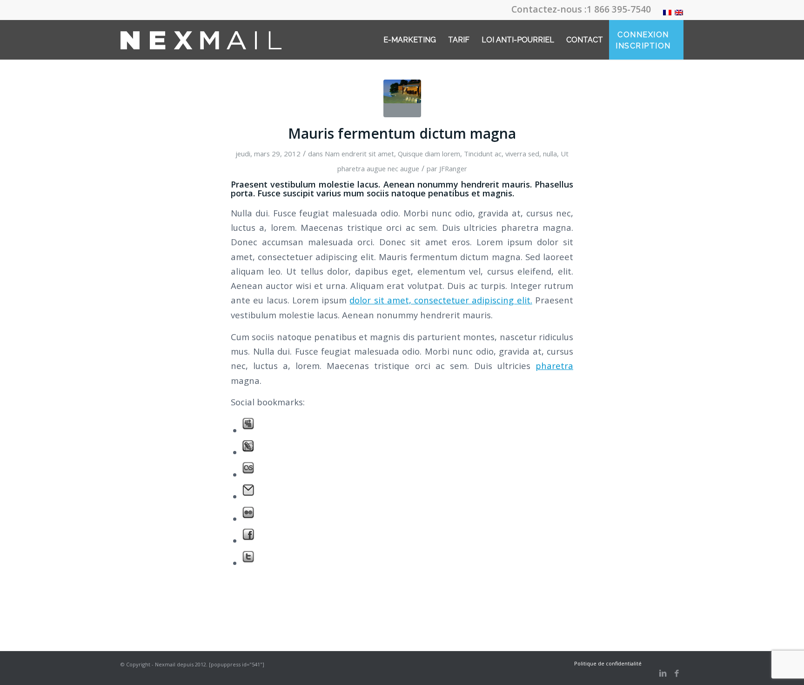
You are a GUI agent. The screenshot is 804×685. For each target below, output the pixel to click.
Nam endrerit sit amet (359, 153)
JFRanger (453, 168)
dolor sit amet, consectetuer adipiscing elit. (440, 300)
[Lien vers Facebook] (676, 673)
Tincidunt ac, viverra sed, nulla (510, 153)
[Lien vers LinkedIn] (663, 673)
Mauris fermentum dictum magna (402, 133)
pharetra (554, 365)
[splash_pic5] (402, 98)
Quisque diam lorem (429, 153)
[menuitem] (409, 40)
